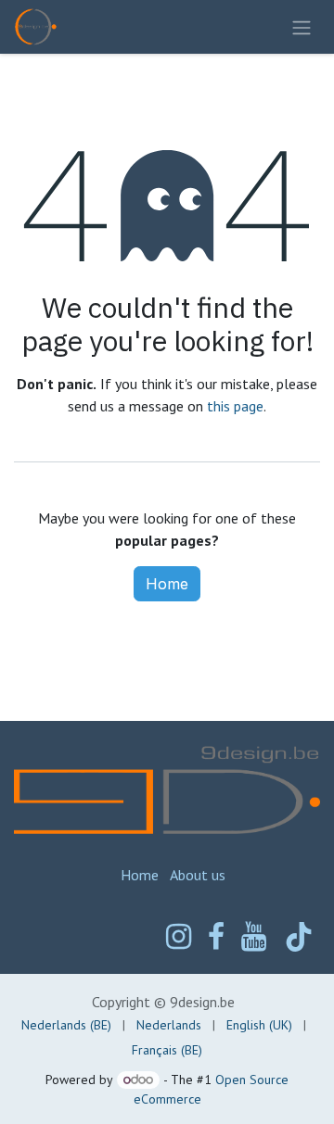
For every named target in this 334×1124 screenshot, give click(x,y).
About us (197, 874)
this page (235, 406)
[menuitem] (66, 1025)
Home (167, 584)
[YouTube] (254, 936)
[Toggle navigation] (301, 26)
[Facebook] (216, 936)
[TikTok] (298, 936)
